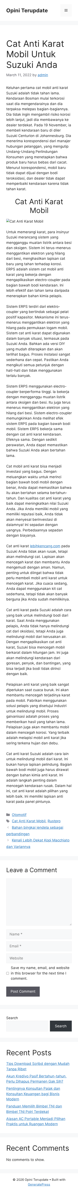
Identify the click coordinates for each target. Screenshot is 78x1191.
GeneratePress (39, 1184)
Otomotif (19, 815)
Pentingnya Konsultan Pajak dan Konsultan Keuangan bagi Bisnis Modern (33, 1093)
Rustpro (54, 821)
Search (12, 1018)
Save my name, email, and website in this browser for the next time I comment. (40, 973)
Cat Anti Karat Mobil (29, 821)
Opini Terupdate (27, 10)
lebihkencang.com (45, 546)
